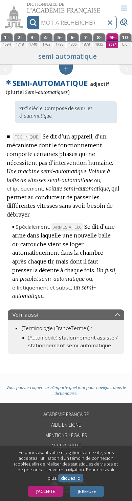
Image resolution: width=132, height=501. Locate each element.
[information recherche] (33, 22)
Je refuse (87, 491)
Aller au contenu (26, 5)
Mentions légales (66, 435)
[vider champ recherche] (110, 22)
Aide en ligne (66, 425)
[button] (66, 69)
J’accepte (45, 491)
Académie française (66, 414)
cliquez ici (71, 478)
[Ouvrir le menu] (124, 8)
